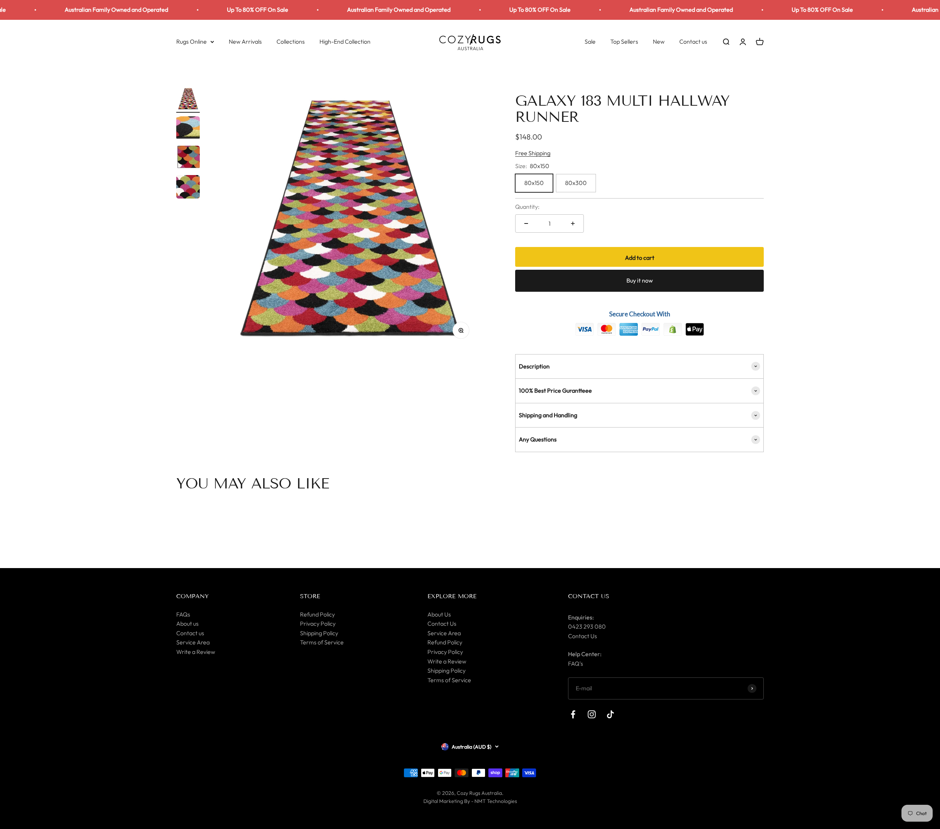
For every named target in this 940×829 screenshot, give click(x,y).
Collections (290, 41)
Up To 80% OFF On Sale (226, 9)
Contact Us (441, 623)
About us (187, 623)
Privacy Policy (318, 623)
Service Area (193, 642)
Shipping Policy (319, 633)
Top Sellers (624, 41)
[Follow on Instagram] (592, 714)
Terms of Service (322, 642)
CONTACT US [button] (588, 596)
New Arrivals (245, 41)
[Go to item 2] (188, 129)
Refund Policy (317, 614)
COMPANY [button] (192, 596)
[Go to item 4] (188, 188)
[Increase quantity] (572, 223)
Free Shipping (532, 153)
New (659, 41)
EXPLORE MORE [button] (452, 596)
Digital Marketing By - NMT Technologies (470, 801)
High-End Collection (344, 41)
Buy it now (639, 280)
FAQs (183, 614)
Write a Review (195, 651)
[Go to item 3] (188, 158)
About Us (439, 614)
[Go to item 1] (188, 100)
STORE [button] (310, 596)
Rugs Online (191, 41)
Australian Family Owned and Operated (85, 9)
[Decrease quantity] (526, 223)
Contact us (693, 41)
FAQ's (575, 663)
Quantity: (527, 206)
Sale (590, 41)
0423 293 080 (587, 626)
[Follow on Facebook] (573, 714)
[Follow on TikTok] (610, 714)
